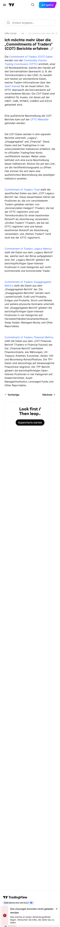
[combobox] (30, 23)
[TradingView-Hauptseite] (15, 897)
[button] (11, 33)
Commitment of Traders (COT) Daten (31, 56)
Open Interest (12, 86)
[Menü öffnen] (4, 5)
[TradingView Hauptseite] (11, 5)
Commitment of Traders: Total (22, 189)
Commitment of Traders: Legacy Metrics (28, 248)
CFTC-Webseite (39, 119)
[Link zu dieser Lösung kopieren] (52, 48)
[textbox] (31, 22)
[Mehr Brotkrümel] (22, 33)
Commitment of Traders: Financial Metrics (29, 337)
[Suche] (33, 5)
